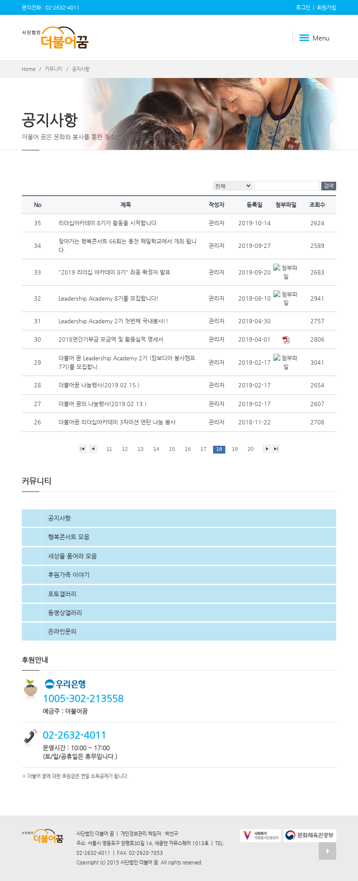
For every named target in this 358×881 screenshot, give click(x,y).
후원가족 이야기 (69, 574)
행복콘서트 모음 (69, 536)
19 (235, 449)
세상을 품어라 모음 (72, 555)
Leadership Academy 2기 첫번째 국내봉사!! (114, 321)
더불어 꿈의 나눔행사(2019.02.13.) (103, 403)
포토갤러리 (62, 593)
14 (156, 449)
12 (125, 449)
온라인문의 (62, 631)
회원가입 (326, 7)
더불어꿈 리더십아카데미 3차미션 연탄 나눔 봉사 (118, 422)
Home (28, 69)
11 (109, 449)
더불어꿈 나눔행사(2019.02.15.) (100, 385)
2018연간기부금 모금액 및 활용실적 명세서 (112, 339)
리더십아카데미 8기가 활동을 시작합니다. (109, 223)
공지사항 (59, 518)
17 (203, 449)
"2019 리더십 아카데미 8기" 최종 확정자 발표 (115, 272)
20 (251, 449)
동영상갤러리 (65, 612)
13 (141, 449)
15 (172, 449)
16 (188, 449)
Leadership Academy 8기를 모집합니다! (110, 298)
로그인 (303, 7)
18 (219, 449)
